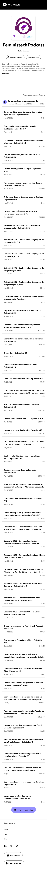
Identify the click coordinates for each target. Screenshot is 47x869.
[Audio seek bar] (23, 106)
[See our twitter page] (11, 846)
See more (5, 73)
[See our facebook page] (5, 846)
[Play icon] (5, 102)
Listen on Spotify (16, 57)
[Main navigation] (42, 4)
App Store (15, 855)
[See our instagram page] (16, 846)
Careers (6, 830)
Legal (5, 834)
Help (5, 839)
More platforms (33, 57)
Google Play (15, 863)
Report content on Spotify (34, 95)
